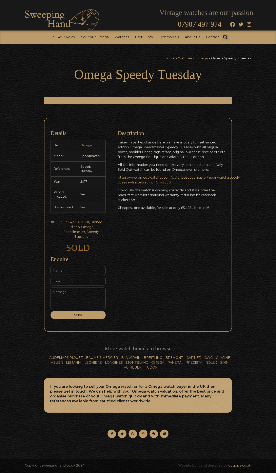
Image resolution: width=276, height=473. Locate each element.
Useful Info (144, 37)
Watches (122, 37)
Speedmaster (74, 232)
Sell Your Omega (95, 37)
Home (170, 58)
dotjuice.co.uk (239, 465)
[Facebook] (233, 24)
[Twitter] (241, 24)
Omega (202, 58)
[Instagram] (249, 24)
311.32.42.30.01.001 (74, 222)
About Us (192, 37)
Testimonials (169, 37)
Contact (212, 37)
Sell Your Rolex (63, 37)
